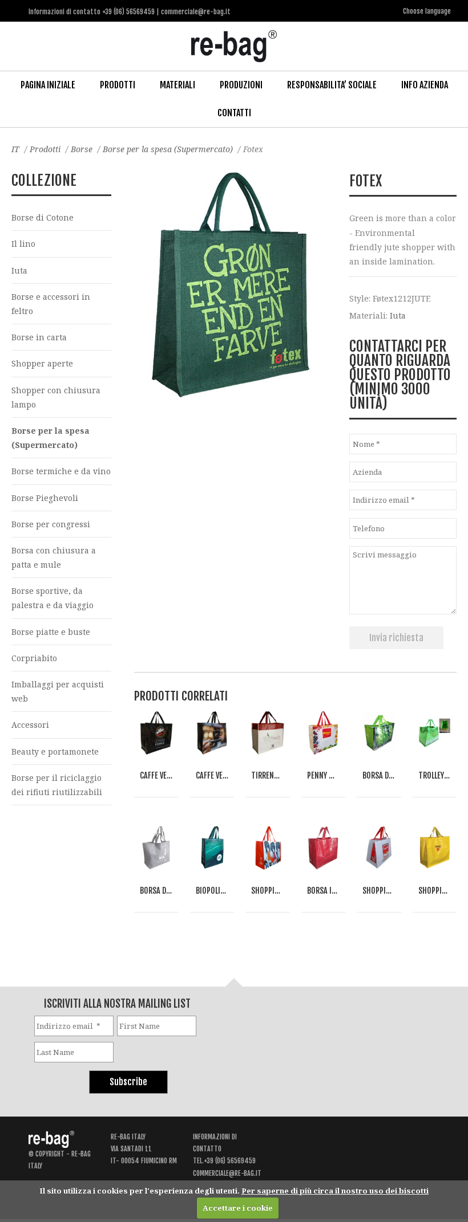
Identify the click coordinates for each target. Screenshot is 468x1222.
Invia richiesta (396, 637)
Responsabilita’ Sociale (332, 85)
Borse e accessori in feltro (50, 303)
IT (15, 149)
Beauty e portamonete (55, 751)
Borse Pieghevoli (44, 497)
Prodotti (117, 85)
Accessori (30, 724)
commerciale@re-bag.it (227, 1173)
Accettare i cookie (238, 1208)
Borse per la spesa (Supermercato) (168, 149)
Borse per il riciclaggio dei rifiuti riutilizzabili (56, 784)
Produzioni (241, 85)
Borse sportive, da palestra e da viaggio (52, 597)
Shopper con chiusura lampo (55, 397)
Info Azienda (424, 85)
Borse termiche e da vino (61, 471)
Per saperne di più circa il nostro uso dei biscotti (335, 1191)
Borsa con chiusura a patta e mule (53, 557)
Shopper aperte (42, 363)
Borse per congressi (50, 524)
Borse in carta (39, 337)
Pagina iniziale (48, 85)
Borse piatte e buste (50, 631)
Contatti (234, 113)
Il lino (23, 243)
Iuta (398, 315)
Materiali (177, 85)
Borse (81, 149)
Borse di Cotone (42, 217)
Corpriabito (34, 658)
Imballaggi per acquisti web (57, 691)
